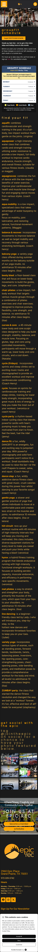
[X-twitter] (13, 899)
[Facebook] (3, 899)
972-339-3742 (7, 878)
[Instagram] (8, 899)
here (8, 59)
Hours (4, 882)
